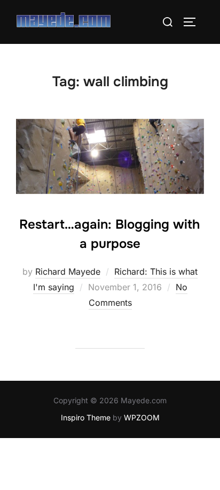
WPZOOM (142, 417)
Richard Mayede (67, 271)
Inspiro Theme (86, 417)
